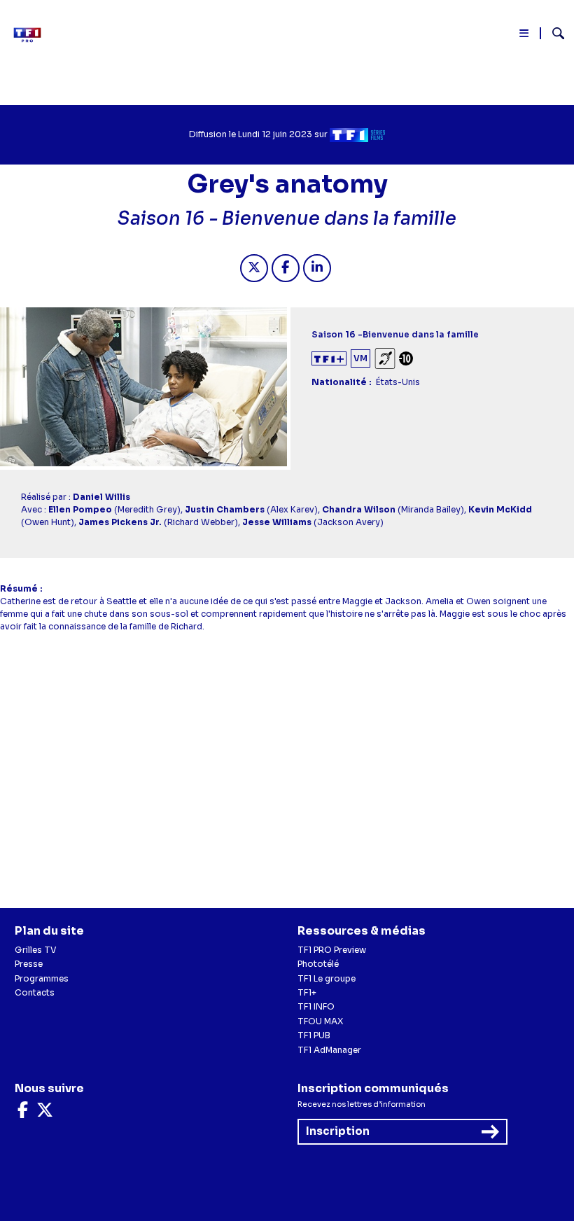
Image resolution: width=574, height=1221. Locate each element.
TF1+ (307, 992)
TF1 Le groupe (327, 978)
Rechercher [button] (553, 33)
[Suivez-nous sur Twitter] (44, 1113)
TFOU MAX (320, 1021)
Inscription (338, 1131)
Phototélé (318, 963)
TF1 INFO (316, 1006)
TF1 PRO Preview (332, 949)
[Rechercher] (553, 35)
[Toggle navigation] (525, 36)
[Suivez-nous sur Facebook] (23, 1113)
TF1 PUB (314, 1035)
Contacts (35, 992)
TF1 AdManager (329, 1050)
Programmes (42, 978)
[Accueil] (31, 35)
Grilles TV (36, 949)
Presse (29, 963)
